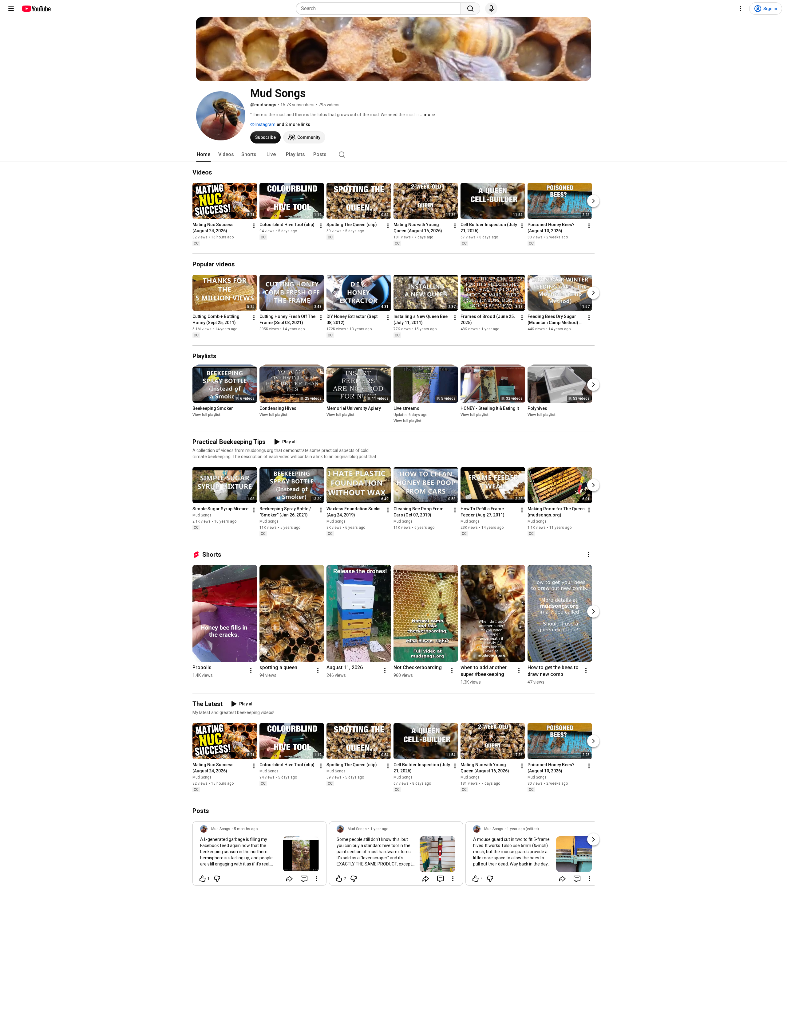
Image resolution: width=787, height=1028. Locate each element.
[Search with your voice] (491, 8)
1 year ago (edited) (523, 829)
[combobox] (380, 8)
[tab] (203, 154)
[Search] (470, 8)
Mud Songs (202, 515)
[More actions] (254, 226)
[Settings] (740, 8)
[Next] (593, 201)
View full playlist (206, 415)
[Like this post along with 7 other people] (339, 879)
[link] (259, 855)
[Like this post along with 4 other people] (476, 879)
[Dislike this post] (217, 879)
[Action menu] (316, 879)
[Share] (289, 879)
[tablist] (393, 154)
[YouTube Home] (36, 8)
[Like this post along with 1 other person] (203, 879)
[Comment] (304, 879)
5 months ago (246, 829)
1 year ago (379, 829)
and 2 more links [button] (293, 124)
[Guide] (11, 8)
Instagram (265, 124)
